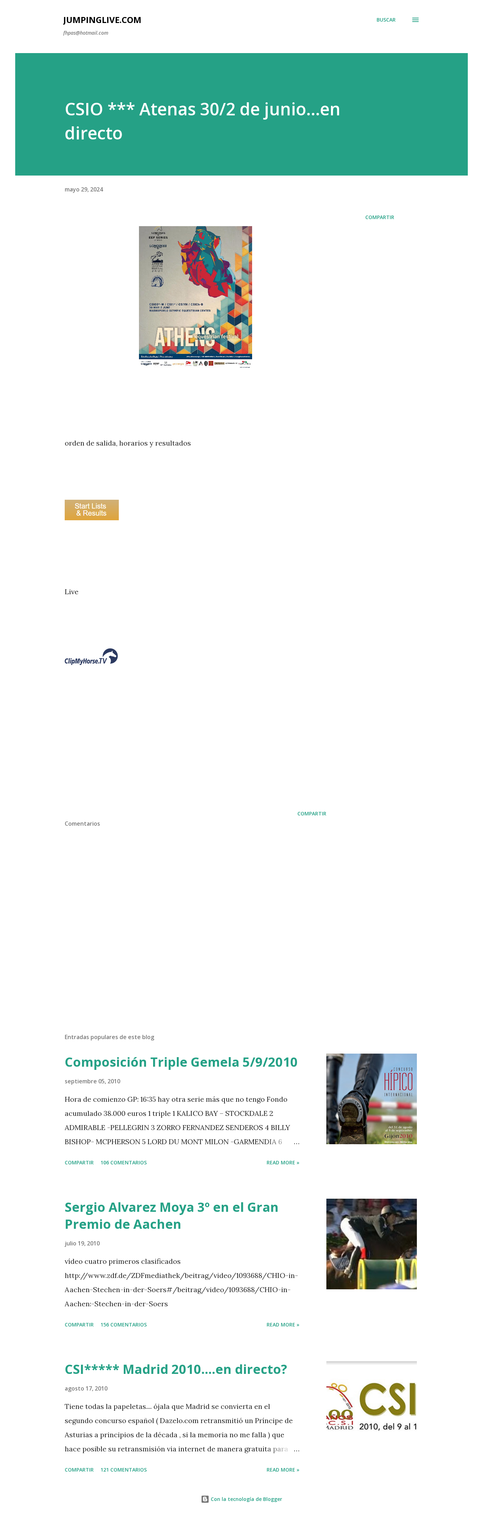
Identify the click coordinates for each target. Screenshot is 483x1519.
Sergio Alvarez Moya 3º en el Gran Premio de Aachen (172, 1215)
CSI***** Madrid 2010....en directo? (176, 1369)
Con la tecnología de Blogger (245, 1499)
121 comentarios (123, 1469)
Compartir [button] (379, 217)
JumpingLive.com (102, 19)
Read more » (283, 1162)
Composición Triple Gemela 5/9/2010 (181, 1062)
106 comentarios (123, 1162)
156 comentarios (123, 1324)
